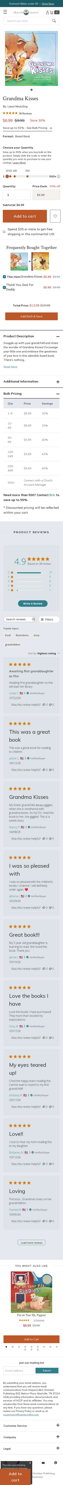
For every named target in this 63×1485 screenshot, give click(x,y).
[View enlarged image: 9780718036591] (31, 58)
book (8, 635)
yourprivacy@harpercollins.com (20, 1414)
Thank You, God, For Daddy (20, 287)
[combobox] (31, 21)
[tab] (6, 1347)
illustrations (22, 635)
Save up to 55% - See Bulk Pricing (25, 128)
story (36, 635)
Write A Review (32, 603)
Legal (7, 1448)
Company (10, 1437)
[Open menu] (5, 12)
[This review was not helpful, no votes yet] (50, 705)
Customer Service (15, 1425)
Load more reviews (32, 1242)
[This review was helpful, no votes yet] (44, 705)
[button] (31, 90)
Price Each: (40, 186)
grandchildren (12, 644)
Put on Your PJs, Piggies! (31, 1315)
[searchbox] (17, 619)
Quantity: (9, 186)
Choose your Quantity (18, 147)
